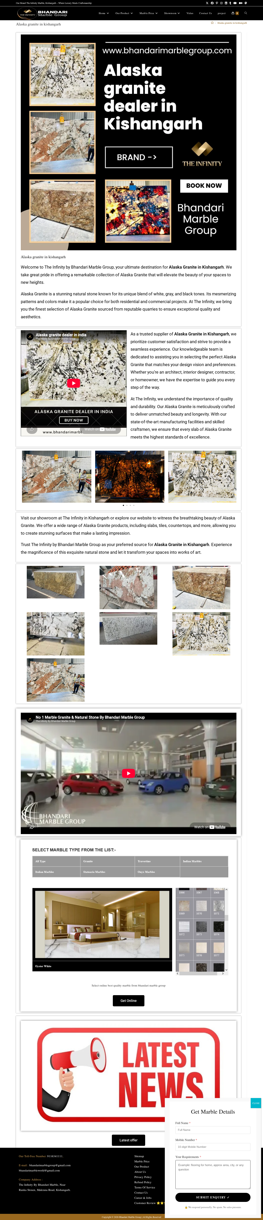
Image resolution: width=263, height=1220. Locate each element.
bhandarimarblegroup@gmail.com (50, 1165)
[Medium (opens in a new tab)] (241, 3)
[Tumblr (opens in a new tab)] (230, 3)
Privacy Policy (143, 1177)
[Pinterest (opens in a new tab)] (217, 3)
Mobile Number (186, 1140)
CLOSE (256, 1103)
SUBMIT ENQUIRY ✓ (213, 1197)
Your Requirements (188, 1157)
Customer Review (145, 1203)
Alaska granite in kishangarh (232, 22)
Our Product (141, 1166)
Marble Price (142, 1161)
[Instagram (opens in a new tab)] (221, 3)
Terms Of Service (144, 1187)
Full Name (183, 1123)
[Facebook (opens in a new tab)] (212, 3)
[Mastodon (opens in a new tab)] (245, 3)
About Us (140, 1172)
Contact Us (141, 1192)
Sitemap (139, 1156)
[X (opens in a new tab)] (207, 3)
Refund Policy (143, 1182)
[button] (25, 476)
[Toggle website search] (246, 13)
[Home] (212, 22)
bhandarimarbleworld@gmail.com (39, 1170)
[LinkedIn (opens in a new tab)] (226, 3)
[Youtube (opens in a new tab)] (235, 3)
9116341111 (55, 1156)
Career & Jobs (143, 1198)
